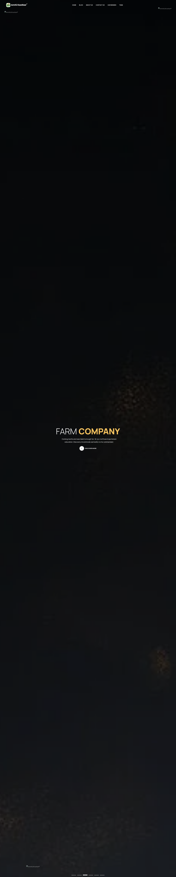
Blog (81, 5)
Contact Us (100, 5)
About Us (89, 5)
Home (74, 5)
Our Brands (112, 5)
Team (121, 5)
